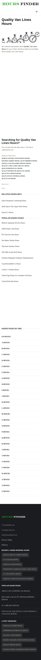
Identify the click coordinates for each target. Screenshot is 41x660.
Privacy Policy (7, 540)
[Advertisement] (20, 76)
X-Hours (6, 479)
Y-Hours (6, 485)
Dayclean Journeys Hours (10, 246)
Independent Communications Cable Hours (19, 569)
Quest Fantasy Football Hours (13, 176)
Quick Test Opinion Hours (11, 173)
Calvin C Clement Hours (10, 270)
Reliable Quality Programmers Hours (18, 598)
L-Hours (6, 408)
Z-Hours (6, 491)
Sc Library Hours (10, 605)
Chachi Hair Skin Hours (10, 281)
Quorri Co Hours (7, 212)
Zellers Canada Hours (12, 635)
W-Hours (6, 473)
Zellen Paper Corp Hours (10, 229)
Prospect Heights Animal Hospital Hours (18, 640)
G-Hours (6, 378)
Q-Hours (6, 438)
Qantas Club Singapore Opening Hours (16, 163)
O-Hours (6, 426)
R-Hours (6, 444)
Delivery (5, 545)
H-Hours (6, 384)
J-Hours (5, 396)
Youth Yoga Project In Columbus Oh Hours (17, 275)
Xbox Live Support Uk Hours (16, 591)
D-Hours (6, 360)
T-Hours (6, 456)
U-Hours (6, 462)
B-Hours (6, 348)
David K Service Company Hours (15, 555)
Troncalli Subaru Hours (12, 626)
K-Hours (6, 402)
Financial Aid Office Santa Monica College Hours (19, 612)
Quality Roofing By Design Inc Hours (16, 171)
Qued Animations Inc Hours (12, 168)
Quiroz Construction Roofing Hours (16, 158)
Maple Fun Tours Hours (12, 564)
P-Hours (6, 432)
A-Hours (6, 342)
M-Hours (6, 414)
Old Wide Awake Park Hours (12, 252)
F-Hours (6, 372)
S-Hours (5, 450)
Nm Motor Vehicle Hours (10, 240)
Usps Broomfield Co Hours (11, 264)
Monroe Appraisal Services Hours (13, 223)
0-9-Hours (6, 337)
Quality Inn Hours (9, 178)
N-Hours (6, 420)
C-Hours (6, 354)
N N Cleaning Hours (10, 559)
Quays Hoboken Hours (28, 161)
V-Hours (6, 467)
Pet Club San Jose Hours (10, 235)
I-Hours (5, 390)
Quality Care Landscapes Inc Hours (15, 166)
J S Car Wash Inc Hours (11, 574)
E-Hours (6, 366)
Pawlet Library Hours (11, 645)
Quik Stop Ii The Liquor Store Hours (14, 206)
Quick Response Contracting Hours (14, 201)
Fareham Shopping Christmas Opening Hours (17, 258)
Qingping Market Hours (11, 161)
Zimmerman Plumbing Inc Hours (15, 630)
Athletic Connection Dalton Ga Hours (18, 579)
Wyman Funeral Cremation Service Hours (19, 649)
